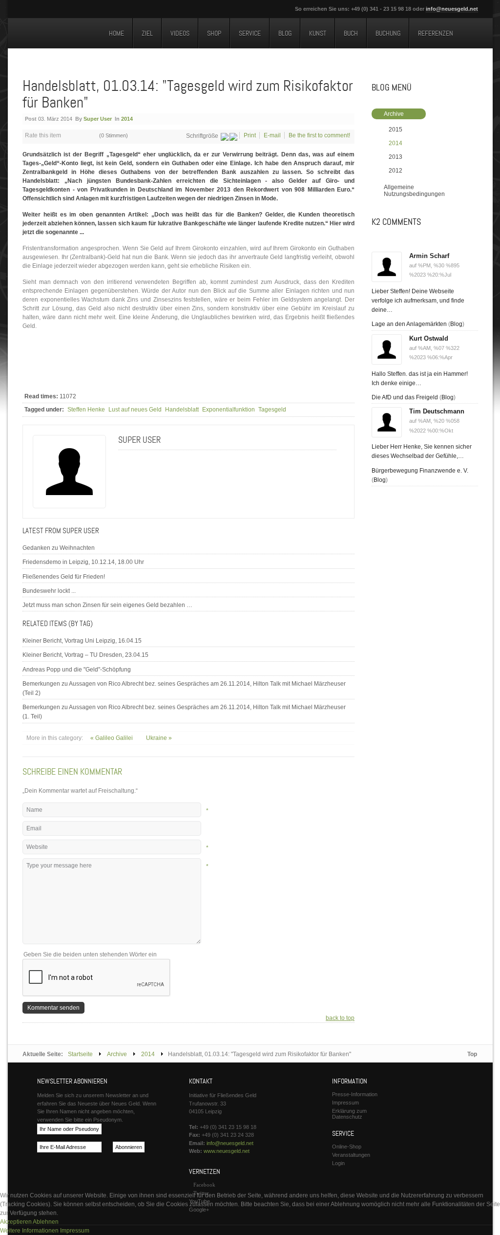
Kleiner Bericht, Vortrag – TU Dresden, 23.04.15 (85, 654)
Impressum (345, 1102)
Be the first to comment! (319, 135)
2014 (127, 119)
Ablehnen (46, 1221)
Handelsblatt (182, 409)
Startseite (80, 1054)
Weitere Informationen (29, 1230)
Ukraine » (159, 738)
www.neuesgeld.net (227, 1151)
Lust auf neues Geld (135, 409)
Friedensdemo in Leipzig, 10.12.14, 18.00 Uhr (83, 562)
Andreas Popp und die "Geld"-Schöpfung (76, 669)
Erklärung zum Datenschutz (349, 1114)
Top (472, 1054)
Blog (456, 324)
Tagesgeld (272, 409)
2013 (395, 156)
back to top (340, 1018)
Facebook (204, 1185)
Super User (97, 119)
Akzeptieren (16, 1221)
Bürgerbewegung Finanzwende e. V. (420, 470)
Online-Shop (346, 1146)
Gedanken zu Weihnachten (58, 547)
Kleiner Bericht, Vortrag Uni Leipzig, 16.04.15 (82, 640)
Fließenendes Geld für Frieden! (63, 576)
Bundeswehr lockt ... (49, 590)
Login (338, 1163)
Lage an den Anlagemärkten (409, 324)
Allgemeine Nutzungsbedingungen (414, 190)
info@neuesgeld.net (452, 9)
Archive (394, 113)
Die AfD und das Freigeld (405, 397)
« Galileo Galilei (112, 738)
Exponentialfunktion (228, 409)
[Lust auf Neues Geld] (57, 34)
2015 (395, 129)
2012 (395, 170)
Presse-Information (354, 1094)
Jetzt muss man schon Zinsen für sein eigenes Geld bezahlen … (107, 605)
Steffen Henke (86, 409)
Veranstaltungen (351, 1155)
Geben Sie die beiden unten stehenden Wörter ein (90, 954)
